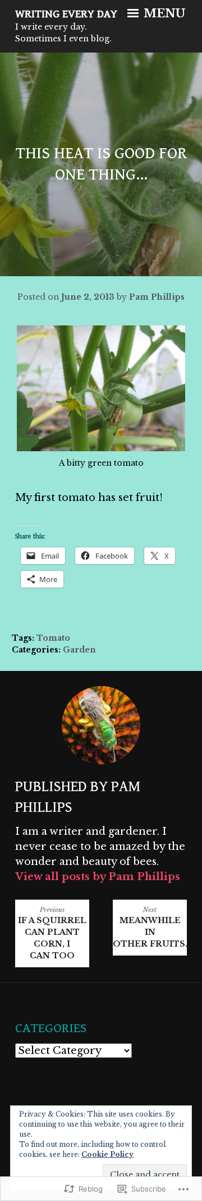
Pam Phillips (157, 297)
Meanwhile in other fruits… (150, 927)
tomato (53, 638)
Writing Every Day (66, 14)
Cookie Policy (107, 1154)
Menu (163, 13)
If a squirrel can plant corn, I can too (52, 933)
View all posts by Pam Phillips (97, 877)
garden (79, 650)
